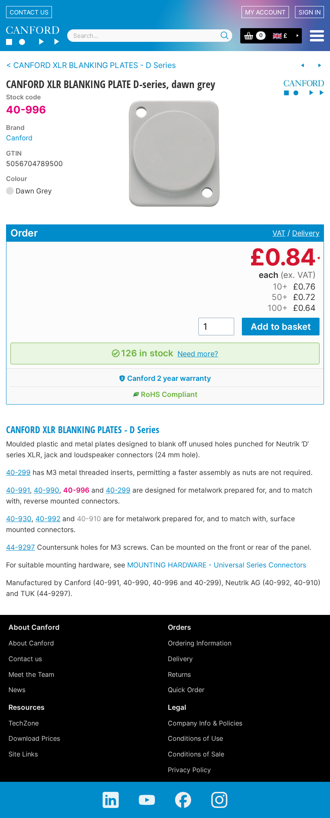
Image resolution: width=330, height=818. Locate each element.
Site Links (23, 754)
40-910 (89, 518)
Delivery (306, 233)
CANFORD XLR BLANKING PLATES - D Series (82, 429)
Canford (19, 138)
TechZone (23, 723)
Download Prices (34, 738)
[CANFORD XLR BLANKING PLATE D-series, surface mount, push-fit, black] (319, 65)
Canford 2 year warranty (169, 378)
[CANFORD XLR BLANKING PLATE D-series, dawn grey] (174, 153)
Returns (179, 674)
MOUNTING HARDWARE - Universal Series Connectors (216, 565)
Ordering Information (199, 643)
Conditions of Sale (196, 754)
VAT (278, 233)
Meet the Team (31, 674)
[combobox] (149, 35)
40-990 (46, 490)
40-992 (47, 518)
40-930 (18, 518)
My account (265, 12)
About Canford (31, 643)
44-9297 (20, 547)
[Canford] (301, 87)
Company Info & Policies (205, 723)
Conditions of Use (195, 738)
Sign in (310, 12)
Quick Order (186, 690)
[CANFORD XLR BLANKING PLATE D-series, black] (302, 65)
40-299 (18, 472)
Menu (317, 35)
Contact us (29, 12)
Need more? (197, 353)
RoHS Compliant (169, 394)
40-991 (18, 490)
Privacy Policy (189, 770)
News (16, 690)
